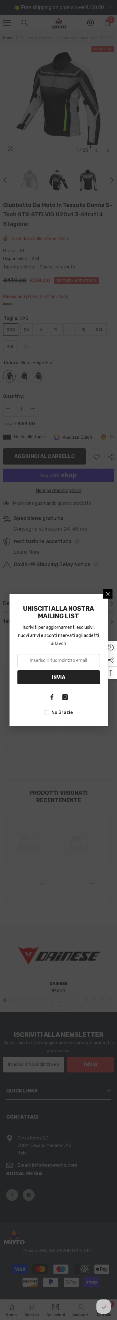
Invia (58, 677)
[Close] (107, 594)
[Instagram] (65, 697)
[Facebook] (52, 697)
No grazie (62, 712)
